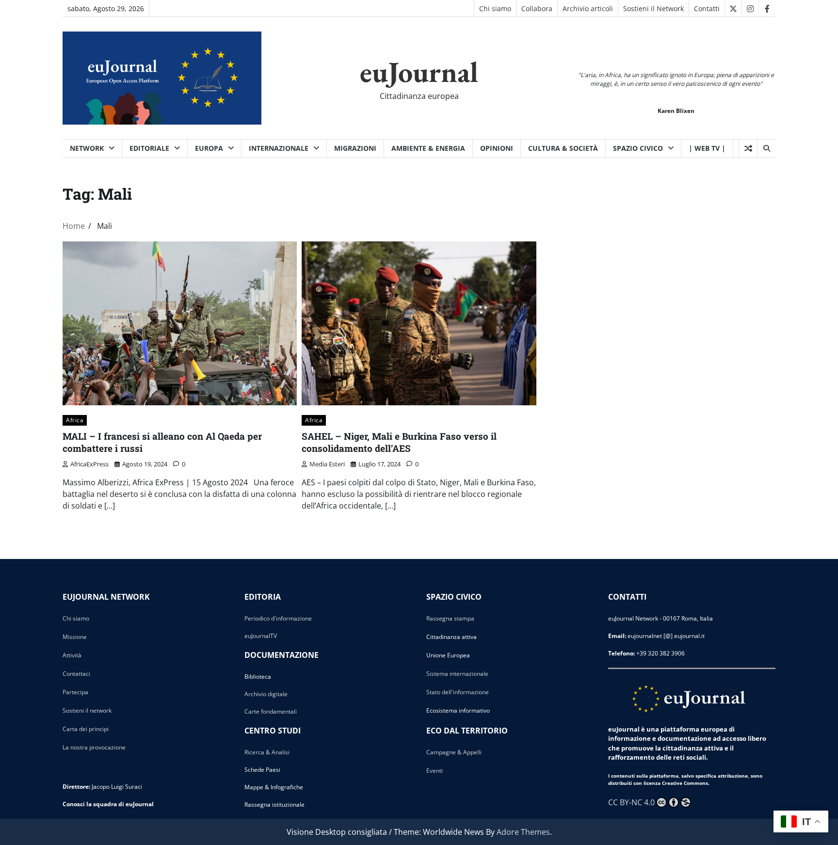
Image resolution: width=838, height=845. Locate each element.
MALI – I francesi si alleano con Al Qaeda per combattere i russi (162, 442)
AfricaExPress (89, 464)
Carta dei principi (86, 729)
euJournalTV (260, 636)
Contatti (707, 8)
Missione (75, 637)
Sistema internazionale (457, 674)
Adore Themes (523, 832)
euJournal (419, 72)
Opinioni (496, 148)
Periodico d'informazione (278, 618)
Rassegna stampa (450, 618)
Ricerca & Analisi (267, 752)
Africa (74, 420)
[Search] (766, 148)
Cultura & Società (563, 148)
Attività (72, 655)
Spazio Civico (638, 148)
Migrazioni (355, 148)
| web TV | (707, 148)
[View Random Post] (748, 148)
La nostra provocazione (94, 747)
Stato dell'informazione (457, 692)
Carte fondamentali (270, 711)
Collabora (536, 8)
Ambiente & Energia (428, 148)
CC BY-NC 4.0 (631, 802)
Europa (209, 148)
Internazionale (278, 148)
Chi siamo (495, 8)
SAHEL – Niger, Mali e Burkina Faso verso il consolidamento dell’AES (399, 442)
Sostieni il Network (653, 8)
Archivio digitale (266, 694)
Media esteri (327, 464)
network (87, 148)
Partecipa (75, 692)
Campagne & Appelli (454, 752)
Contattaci (76, 674)
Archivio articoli (588, 8)
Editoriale (149, 148)
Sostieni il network (87, 710)
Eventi (434, 770)
